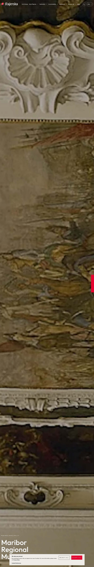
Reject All (64, 557)
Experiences (62, 4)
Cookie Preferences (16, 563)
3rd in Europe (25, 4)
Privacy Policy (17, 559)
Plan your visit (71, 4)
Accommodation (52, 4)
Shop (78, 4)
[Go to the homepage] (9, 4)
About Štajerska (32, 4)
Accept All (76, 557)
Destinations (42, 4)
